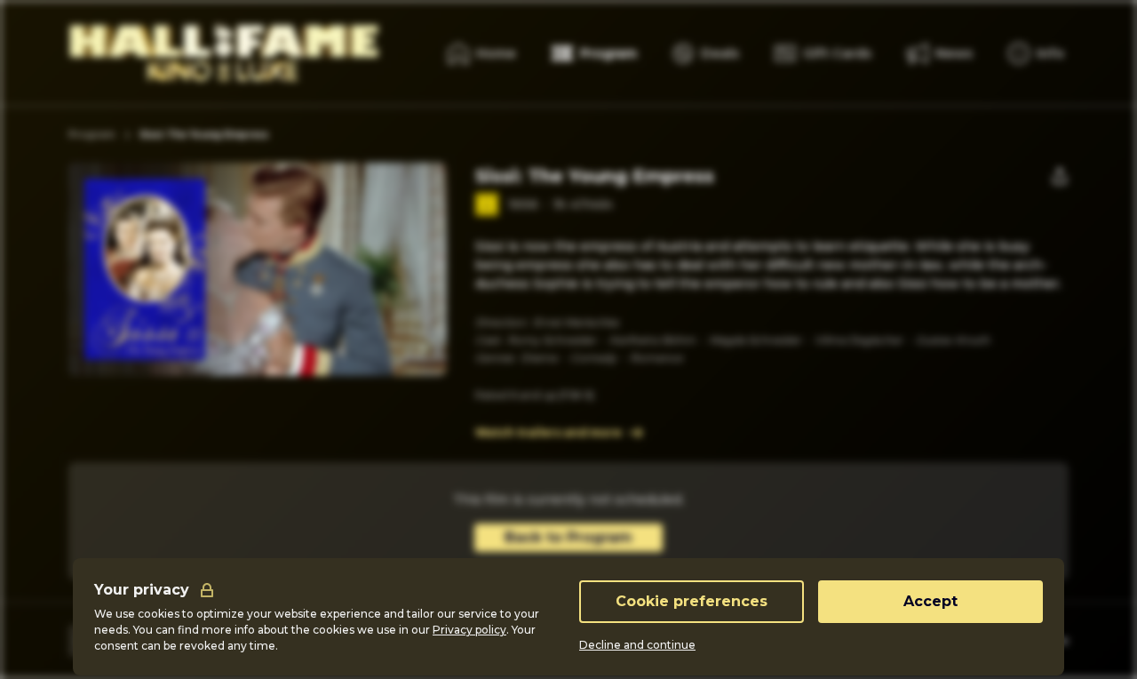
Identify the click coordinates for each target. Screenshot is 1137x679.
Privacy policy (469, 629)
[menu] (1036, 53)
